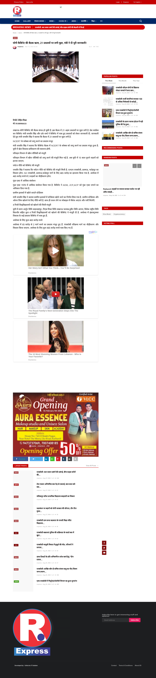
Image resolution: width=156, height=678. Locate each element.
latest (20, 33)
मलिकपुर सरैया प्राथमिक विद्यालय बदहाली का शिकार (56, 496)
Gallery (27, 21)
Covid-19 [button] (63, 21)
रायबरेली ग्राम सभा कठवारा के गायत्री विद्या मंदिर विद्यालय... (54, 521)
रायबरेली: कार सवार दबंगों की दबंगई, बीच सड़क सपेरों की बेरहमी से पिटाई (59, 27)
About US (138, 665)
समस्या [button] (51, 21)
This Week (108, 81)
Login (118, 2)
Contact (114, 665)
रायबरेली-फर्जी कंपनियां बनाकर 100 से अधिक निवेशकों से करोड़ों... (129, 100)
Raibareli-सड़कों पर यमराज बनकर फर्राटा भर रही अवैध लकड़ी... (121, 190)
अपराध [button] (73, 21)
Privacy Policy (18, 2)
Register (126, 2)
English (138, 2)
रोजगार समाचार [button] (39, 21)
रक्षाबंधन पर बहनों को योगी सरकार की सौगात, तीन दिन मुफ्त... (57, 509)
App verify (29, 2)
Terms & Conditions (126, 665)
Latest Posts (21, 466)
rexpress (20, 47)
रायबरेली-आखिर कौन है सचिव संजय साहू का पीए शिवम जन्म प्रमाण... (57, 570)
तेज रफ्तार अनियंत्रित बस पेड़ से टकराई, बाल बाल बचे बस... (56, 485)
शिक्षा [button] (93, 21)
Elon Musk (107, 214)
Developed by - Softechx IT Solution (26, 665)
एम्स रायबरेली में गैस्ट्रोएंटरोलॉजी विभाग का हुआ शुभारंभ (57, 581)
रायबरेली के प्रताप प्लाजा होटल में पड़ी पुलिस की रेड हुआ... (129, 123)
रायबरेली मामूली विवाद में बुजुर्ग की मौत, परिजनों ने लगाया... (55, 546)
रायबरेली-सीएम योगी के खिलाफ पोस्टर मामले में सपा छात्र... (127, 89)
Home (17, 21)
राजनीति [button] (84, 21)
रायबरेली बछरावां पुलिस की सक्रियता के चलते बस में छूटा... (55, 534)
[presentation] (135, 166)
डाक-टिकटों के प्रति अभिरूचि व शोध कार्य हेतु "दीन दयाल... (55, 558)
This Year (136, 81)
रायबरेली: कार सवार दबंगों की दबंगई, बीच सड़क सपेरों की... (56, 473)
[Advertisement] (41, 674)
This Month (122, 81)
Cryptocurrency (119, 214)
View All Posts (91, 466)
